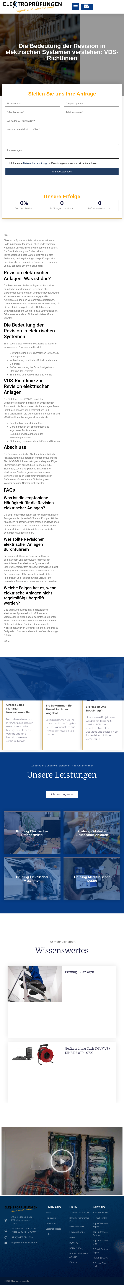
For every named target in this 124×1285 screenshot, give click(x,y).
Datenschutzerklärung (35, 163)
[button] (75, 6)
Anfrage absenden (62, 171)
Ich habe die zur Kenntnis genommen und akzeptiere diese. (53, 163)
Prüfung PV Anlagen (79, 972)
